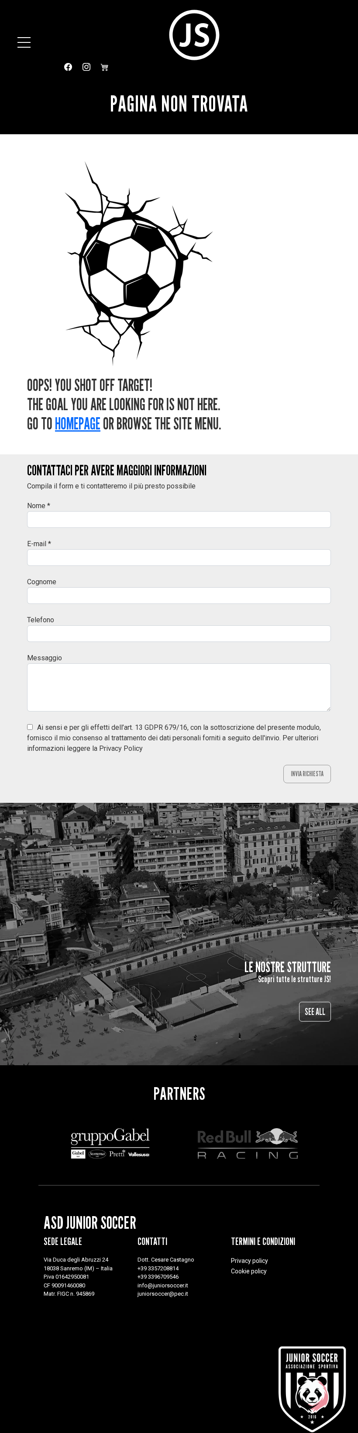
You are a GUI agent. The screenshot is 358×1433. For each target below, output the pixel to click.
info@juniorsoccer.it (163, 1285)
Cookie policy (249, 1271)
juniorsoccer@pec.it (163, 1293)
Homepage (77, 423)
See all (315, 1011)
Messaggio (44, 658)
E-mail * (39, 544)
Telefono (40, 620)
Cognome (41, 582)
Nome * (38, 506)
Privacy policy (249, 1260)
